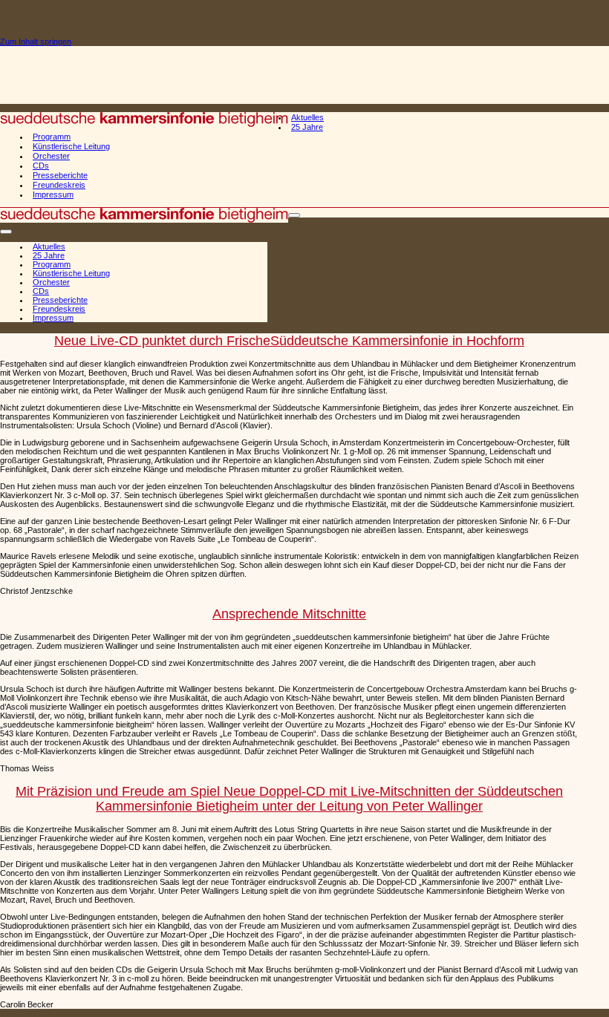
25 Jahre (307, 126)
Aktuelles (307, 117)
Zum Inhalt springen (35, 41)
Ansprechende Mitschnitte (289, 613)
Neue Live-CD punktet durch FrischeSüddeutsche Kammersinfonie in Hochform (289, 340)
